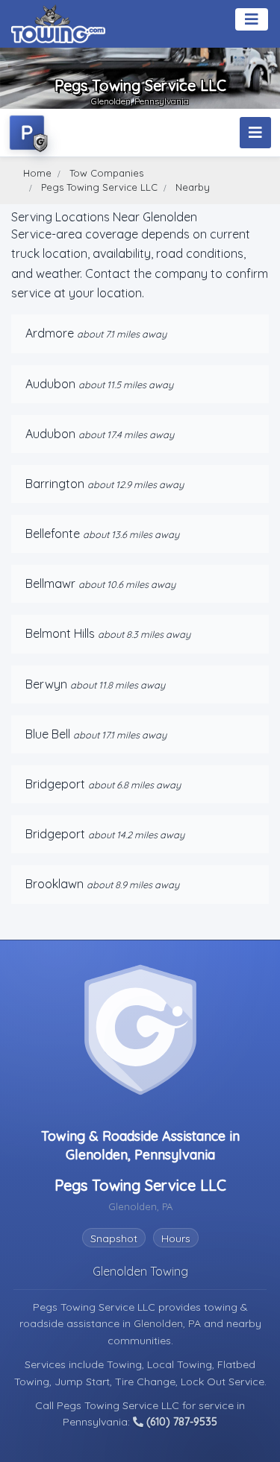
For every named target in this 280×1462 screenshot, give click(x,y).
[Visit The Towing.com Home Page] (58, 23)
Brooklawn (54, 883)
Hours (175, 1238)
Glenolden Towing (140, 1271)
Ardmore (49, 333)
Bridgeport (55, 783)
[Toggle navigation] (251, 19)
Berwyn (46, 684)
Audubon (50, 383)
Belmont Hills (60, 633)
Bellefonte (52, 533)
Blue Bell (47, 734)
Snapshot (113, 1238)
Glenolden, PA (169, 1323)
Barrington (54, 483)
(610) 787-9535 (180, 1421)
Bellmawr (50, 583)
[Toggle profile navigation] (255, 132)
